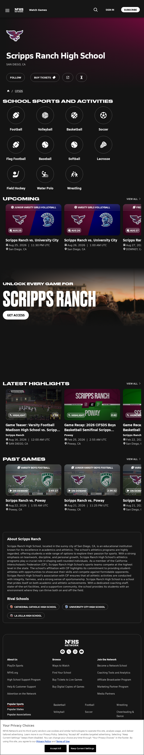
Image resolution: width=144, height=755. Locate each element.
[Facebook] (62, 651)
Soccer (89, 711)
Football (89, 704)
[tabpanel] (95, 714)
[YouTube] (81, 651)
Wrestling (122, 704)
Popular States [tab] (15, 709)
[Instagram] (75, 651)
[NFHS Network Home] (19, 10)
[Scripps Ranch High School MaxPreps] (81, 77)
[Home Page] (8, 91)
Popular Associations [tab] (19, 714)
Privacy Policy (43, 741)
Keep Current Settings (82, 748)
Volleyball (59, 711)
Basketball (60, 704)
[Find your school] (95, 9)
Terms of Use (63, 741)
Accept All (55, 748)
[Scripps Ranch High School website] (67, 77)
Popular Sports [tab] (15, 704)
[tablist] (24, 709)
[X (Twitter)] (69, 651)
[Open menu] (7, 10)
